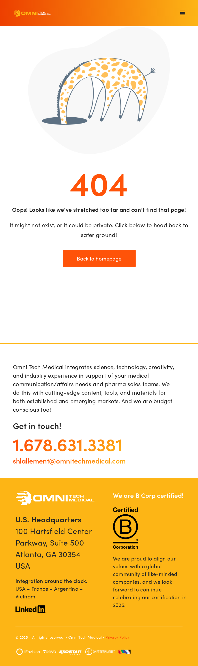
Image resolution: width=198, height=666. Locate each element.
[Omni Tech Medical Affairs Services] (32, 13)
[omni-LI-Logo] (30, 608)
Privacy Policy (117, 637)
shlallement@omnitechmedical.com (69, 460)
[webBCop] (125, 510)
